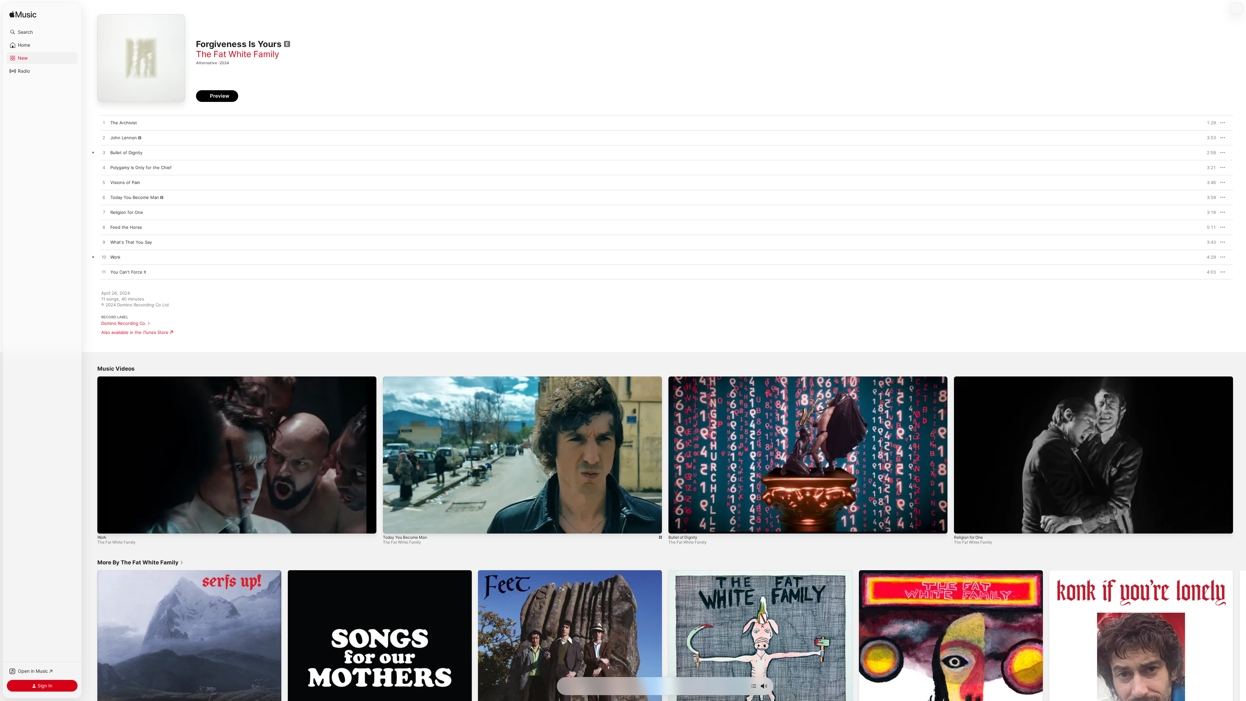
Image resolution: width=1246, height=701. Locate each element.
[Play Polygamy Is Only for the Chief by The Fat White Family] (103, 168)
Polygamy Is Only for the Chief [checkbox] (141, 167)
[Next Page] (1239, 662)
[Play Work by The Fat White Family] (103, 257)
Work (101, 537)
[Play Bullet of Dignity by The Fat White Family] (103, 153)
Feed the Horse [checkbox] (126, 227)
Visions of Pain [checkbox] (125, 182)
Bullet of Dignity (682, 537)
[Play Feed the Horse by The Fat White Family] (103, 227)
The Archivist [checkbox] (123, 122)
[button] (42, 32)
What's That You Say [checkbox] (131, 242)
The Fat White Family (237, 54)
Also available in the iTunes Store (134, 332)
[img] (22, 14)
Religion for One (968, 537)
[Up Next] (754, 686)
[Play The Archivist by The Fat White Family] (103, 123)
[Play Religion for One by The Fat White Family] (103, 212)
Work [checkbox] (115, 257)
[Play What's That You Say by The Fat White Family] (103, 242)
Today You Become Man (405, 537)
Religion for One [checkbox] (126, 212)
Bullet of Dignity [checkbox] (126, 152)
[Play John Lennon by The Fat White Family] (103, 138)
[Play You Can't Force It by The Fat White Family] (103, 272)
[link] (140, 562)
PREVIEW (1209, 123)
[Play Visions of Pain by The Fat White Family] (103, 183)
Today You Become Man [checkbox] (134, 197)
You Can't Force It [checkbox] (128, 272)
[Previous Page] (90, 662)
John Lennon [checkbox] (123, 137)
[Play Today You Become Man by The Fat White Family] (103, 198)
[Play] (105, 525)
